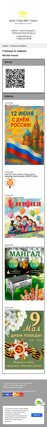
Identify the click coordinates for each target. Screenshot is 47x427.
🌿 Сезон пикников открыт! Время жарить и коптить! (24, 247)
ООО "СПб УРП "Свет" (23, 20)
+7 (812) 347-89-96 (23, 39)
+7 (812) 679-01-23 (23, 36)
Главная (5, 46)
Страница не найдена (18, 46)
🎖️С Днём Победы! (12, 310)
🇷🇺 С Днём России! (12, 105)
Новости (9, 96)
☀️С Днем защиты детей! (14, 197)
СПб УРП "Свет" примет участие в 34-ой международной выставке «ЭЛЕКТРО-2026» (21, 175)
